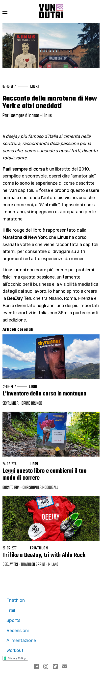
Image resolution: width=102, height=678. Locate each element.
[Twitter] (55, 667)
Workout (15, 650)
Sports (13, 620)
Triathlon (15, 600)
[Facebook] (37, 667)
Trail (10, 610)
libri (34, 86)
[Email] (65, 667)
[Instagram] (46, 667)
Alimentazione (21, 640)
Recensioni (17, 630)
